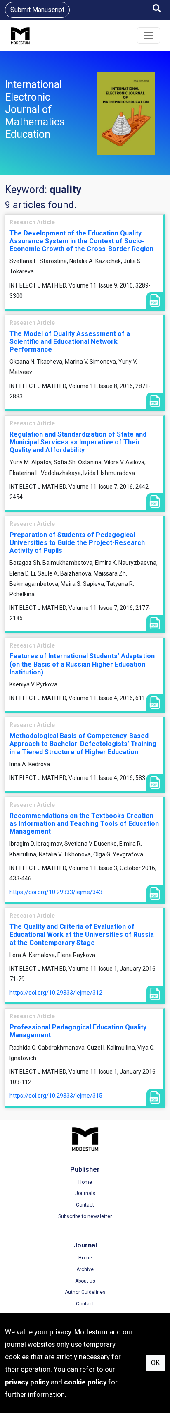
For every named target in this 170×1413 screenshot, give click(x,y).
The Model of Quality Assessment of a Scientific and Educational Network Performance (69, 341)
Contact (85, 1205)
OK (155, 1363)
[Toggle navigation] (148, 35)
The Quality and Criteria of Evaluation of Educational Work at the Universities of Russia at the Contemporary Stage (81, 934)
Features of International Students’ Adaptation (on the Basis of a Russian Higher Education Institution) (82, 664)
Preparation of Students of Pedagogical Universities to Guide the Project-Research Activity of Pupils (77, 542)
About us (85, 1281)
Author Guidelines (85, 1292)
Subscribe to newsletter (85, 1216)
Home (85, 1182)
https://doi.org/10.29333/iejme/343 (55, 892)
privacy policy (27, 1382)
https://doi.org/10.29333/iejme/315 (55, 1095)
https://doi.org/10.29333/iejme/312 (55, 992)
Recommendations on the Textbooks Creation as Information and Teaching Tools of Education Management (84, 823)
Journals (85, 1193)
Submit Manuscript (37, 10)
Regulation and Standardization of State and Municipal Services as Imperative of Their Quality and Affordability (77, 442)
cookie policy (85, 1382)
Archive (85, 1269)
